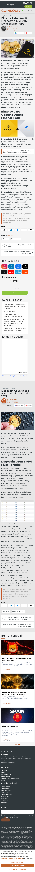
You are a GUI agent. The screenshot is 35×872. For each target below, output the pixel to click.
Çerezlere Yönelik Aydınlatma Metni (10, 778)
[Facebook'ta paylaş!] (17, 230)
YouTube (11, 272)
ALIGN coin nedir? (10, 311)
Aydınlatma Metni (10, 816)
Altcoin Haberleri (5, 796)
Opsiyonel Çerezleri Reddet (17, 869)
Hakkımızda (4, 770)
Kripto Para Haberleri (8, 16)
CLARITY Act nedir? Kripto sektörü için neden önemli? (13, 315)
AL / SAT (28, 6)
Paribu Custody (5, 788)
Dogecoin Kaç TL (5, 800)
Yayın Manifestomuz (6, 774)
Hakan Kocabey (7, 703)
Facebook (18, 267)
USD (17, 288)
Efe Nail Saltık (12, 399)
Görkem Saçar (6, 669)
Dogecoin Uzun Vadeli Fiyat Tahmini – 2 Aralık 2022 (17, 246)
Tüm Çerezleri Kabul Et (17, 865)
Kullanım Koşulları (5, 776)
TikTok (25, 267)
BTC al (15, 293)
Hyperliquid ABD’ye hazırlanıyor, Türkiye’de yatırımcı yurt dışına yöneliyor (18, 152)
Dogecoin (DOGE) (18, 611)
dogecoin (6, 611)
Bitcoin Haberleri (5, 792)
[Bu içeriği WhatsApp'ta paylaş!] (24, 230)
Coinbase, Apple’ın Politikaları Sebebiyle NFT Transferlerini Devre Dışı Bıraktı (17, 618)
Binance (10, 235)
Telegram (18, 272)
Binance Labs (15, 239)
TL (15, 288)
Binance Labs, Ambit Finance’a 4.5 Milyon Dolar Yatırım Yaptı (17, 625)
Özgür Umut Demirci (14, 27)
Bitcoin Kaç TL (5, 798)
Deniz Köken (6, 739)
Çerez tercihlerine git (17, 862)
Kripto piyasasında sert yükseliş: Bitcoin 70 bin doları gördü (15, 329)
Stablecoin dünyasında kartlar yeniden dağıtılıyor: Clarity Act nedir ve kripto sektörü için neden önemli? (14, 322)
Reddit (25, 272)
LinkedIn (11, 267)
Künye (3, 772)
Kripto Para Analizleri (8, 388)
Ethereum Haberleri (6, 794)
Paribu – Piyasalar (5, 786)
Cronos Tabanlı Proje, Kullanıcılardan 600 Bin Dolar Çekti (17, 253)
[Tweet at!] (4, 230)
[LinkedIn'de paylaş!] (11, 230)
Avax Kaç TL (4, 802)
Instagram (4, 267)
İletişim (3, 780)
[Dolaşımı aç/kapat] (32, 10)
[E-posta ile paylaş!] (31, 230)
